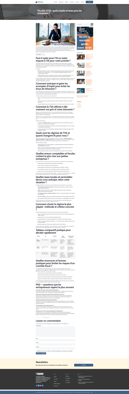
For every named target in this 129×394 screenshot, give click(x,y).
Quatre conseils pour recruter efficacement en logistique (83, 96)
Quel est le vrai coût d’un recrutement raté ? (89, 90)
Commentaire (38, 325)
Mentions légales (57, 383)
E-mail (37, 342)
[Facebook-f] (37, 385)
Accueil (55, 376)
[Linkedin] (42, 385)
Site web (37, 346)
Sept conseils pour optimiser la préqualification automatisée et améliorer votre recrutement (89, 82)
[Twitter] (39, 385)
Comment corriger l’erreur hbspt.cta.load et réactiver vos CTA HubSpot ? (89, 56)
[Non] (127, 392)
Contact (55, 381)
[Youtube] (40, 385)
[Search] (92, 24)
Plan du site (56, 386)
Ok (91, 392)
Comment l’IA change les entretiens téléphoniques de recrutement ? (89, 65)
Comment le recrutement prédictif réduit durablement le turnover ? (89, 73)
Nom (37, 338)
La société (55, 379)
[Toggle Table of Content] (43, 54)
